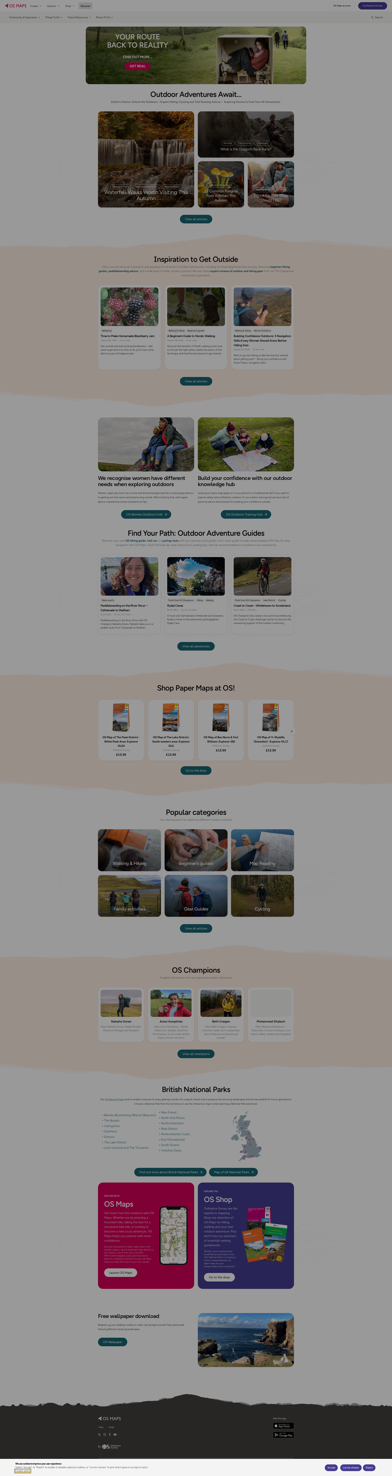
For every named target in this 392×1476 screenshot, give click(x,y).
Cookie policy (22, 1471)
